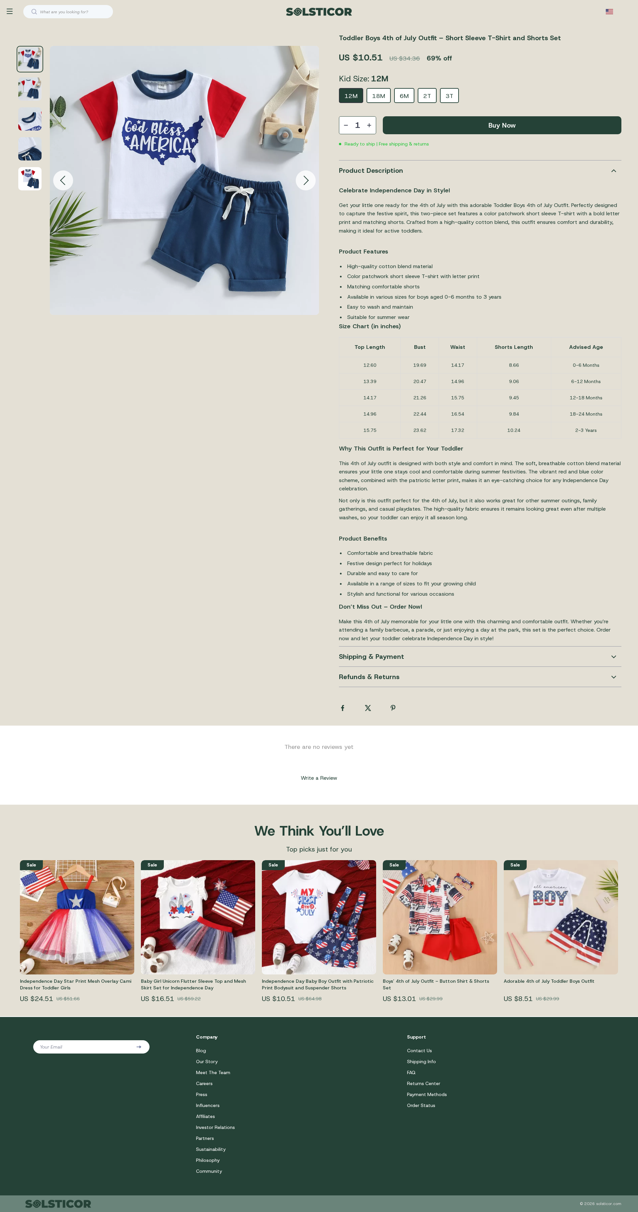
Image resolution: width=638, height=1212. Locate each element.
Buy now (502, 125)
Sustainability (211, 1149)
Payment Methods (427, 1094)
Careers (204, 1083)
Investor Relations (215, 1127)
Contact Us (419, 1051)
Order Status (421, 1105)
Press (201, 1094)
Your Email (51, 1047)
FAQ (411, 1072)
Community (209, 1171)
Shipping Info (421, 1061)
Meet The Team (213, 1072)
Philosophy (208, 1160)
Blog (201, 1051)
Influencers (208, 1105)
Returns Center (423, 1083)
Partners (205, 1138)
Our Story (207, 1061)
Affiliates (205, 1116)
